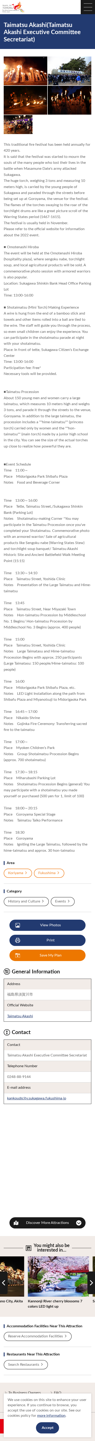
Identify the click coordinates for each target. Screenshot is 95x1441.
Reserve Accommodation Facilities (35, 1336)
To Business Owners (24, 1393)
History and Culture (24, 901)
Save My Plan (51, 955)
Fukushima (47, 873)
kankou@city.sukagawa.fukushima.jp (36, 1098)
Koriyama (15, 873)
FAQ (57, 1393)
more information (51, 1415)
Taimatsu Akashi (20, 1016)
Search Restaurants (23, 1364)
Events (60, 901)
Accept (47, 1428)
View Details (27, 1258)
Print (51, 940)
